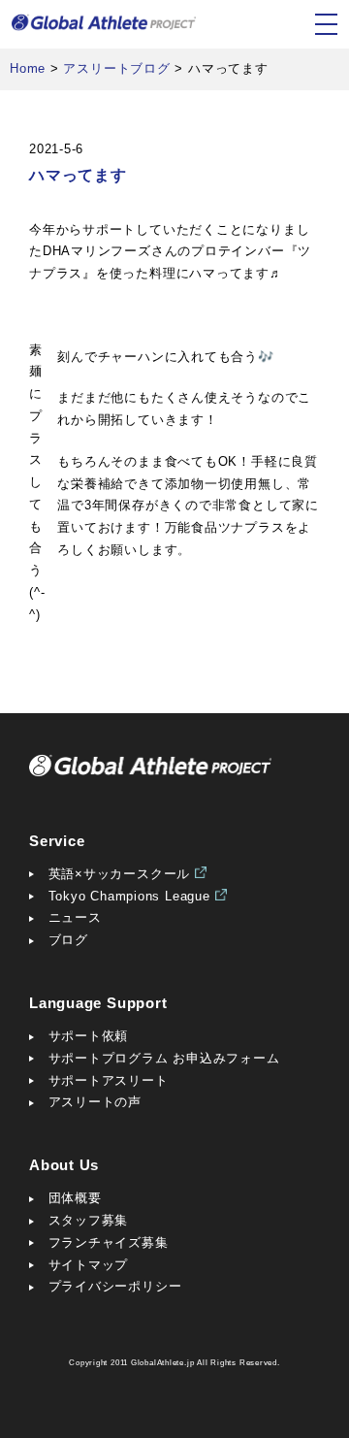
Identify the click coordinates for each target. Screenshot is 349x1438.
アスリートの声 (95, 1102)
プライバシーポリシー (115, 1286)
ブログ (68, 939)
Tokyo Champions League (129, 896)
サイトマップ (88, 1265)
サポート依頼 (88, 1036)
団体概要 (75, 1198)
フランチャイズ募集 (108, 1242)
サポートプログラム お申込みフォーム (164, 1058)
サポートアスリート (108, 1080)
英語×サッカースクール (119, 873)
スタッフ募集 (88, 1220)
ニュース (75, 917)
